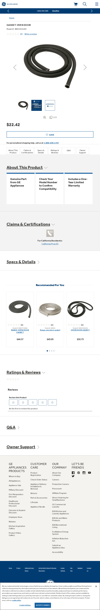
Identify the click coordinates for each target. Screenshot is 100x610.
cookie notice (16, 600)
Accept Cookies (43, 605)
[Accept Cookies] (96, 586)
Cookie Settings (25, 605)
